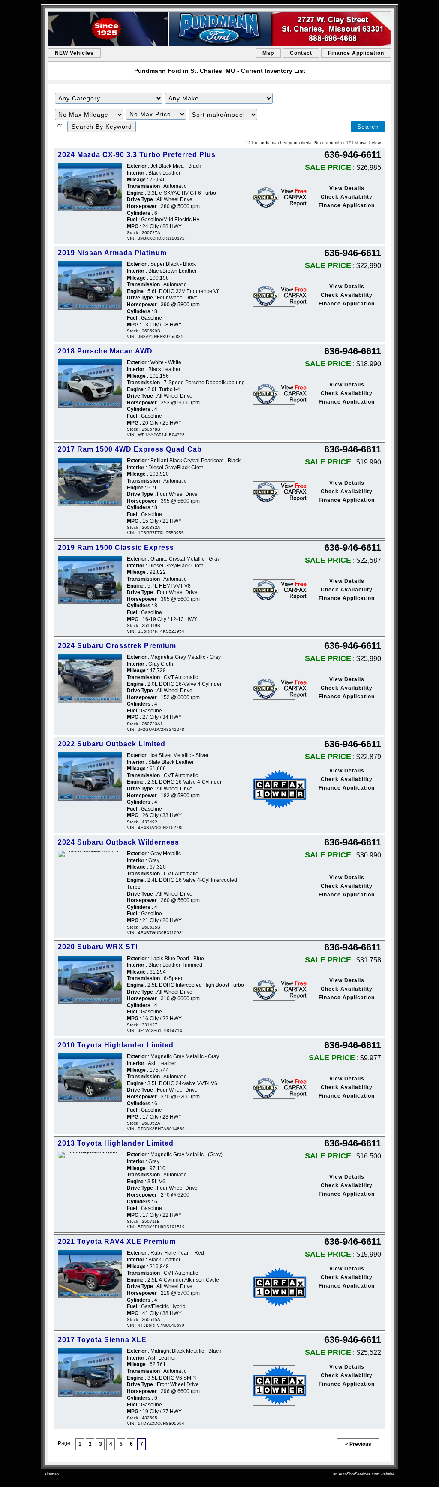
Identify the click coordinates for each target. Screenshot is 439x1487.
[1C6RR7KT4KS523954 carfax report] (274, 590)
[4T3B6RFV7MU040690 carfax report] (274, 1287)
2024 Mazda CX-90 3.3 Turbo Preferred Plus (137, 154)
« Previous (358, 1444)
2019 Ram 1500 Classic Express (116, 547)
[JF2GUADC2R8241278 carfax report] (274, 688)
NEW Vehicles (74, 53)
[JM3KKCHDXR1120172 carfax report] (274, 197)
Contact (301, 53)
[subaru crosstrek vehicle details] (90, 678)
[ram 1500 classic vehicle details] (90, 580)
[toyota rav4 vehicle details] (90, 1274)
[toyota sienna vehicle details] (90, 1372)
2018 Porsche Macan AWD (105, 351)
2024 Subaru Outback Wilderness (118, 842)
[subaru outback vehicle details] (90, 776)
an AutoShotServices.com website (363, 1474)
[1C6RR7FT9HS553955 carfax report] (274, 492)
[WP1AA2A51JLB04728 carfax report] (274, 393)
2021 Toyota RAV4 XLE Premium (117, 1241)
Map (268, 53)
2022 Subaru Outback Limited (111, 744)
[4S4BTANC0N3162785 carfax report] (274, 789)
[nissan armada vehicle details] (90, 285)
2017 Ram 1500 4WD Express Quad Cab (130, 449)
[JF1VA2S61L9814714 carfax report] (274, 989)
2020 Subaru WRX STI (98, 946)
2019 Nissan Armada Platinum (112, 252)
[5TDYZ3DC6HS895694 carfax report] (274, 1385)
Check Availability (347, 197)
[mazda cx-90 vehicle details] (90, 187)
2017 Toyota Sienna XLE (102, 1339)
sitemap (52, 1474)
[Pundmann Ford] (219, 28)
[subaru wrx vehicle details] (90, 980)
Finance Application (356, 53)
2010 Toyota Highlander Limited (116, 1045)
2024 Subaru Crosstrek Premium (117, 645)
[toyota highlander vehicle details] (90, 1077)
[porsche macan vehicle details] (90, 383)
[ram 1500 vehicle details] (90, 482)
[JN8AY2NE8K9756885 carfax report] (274, 295)
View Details (346, 188)
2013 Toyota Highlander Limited (116, 1143)
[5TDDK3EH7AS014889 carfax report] (274, 1087)
